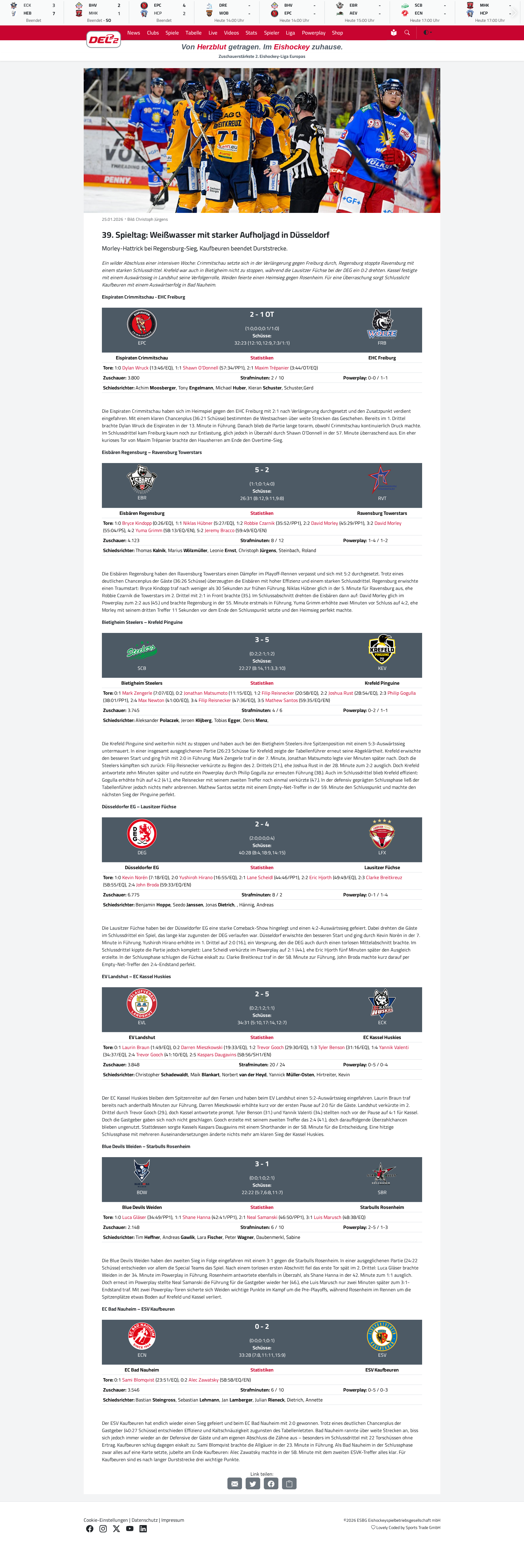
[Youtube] (130, 1529)
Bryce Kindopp (137, 523)
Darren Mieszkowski (202, 1047)
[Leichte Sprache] (394, 32)
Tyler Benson (331, 1047)
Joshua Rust (340, 692)
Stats (251, 33)
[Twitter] (253, 1483)
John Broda (147, 884)
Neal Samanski (262, 1217)
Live (213, 33)
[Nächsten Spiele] (514, 12)
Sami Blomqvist (138, 1379)
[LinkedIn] (143, 1529)
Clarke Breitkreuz (384, 877)
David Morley (324, 523)
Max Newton (151, 700)
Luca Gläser (134, 1217)
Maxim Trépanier (272, 367)
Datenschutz (145, 1519)
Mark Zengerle (137, 692)
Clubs (153, 33)
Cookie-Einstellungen (106, 1519)
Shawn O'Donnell (200, 367)
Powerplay (313, 33)
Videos (231, 33)
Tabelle (194, 33)
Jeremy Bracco (219, 530)
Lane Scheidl (260, 877)
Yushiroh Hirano (196, 877)
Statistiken (262, 357)
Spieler (271, 33)
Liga (290, 33)
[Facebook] (271, 1483)
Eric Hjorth (320, 877)
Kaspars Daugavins (216, 1054)
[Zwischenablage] (289, 1483)
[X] (116, 1529)
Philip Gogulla (402, 692)
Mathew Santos (281, 700)
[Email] (234, 1483)
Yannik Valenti (394, 1047)
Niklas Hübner (198, 523)
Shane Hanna (196, 1217)
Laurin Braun (135, 1047)
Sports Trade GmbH (423, 1527)
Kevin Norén (135, 877)
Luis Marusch (327, 1217)
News (133, 33)
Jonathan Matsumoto (205, 692)
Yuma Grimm (149, 530)
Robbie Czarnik (259, 523)
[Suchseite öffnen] (407, 31)
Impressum (172, 1519)
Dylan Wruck (135, 367)
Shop (337, 33)
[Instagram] (103, 1529)
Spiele (172, 33)
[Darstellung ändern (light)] (428, 32)
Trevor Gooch (270, 1047)
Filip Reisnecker (278, 692)
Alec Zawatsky (204, 1379)
